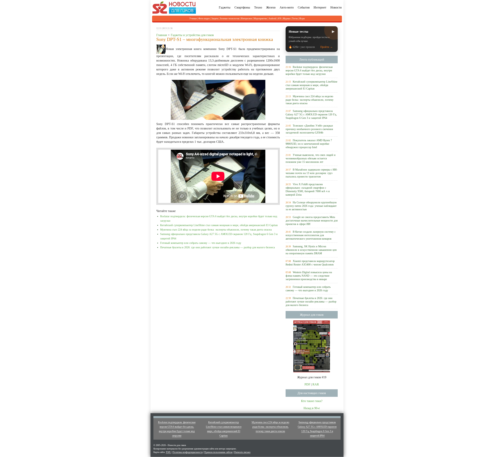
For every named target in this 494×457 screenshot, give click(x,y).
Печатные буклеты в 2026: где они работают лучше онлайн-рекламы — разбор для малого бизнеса (217, 247)
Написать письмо (242, 452)
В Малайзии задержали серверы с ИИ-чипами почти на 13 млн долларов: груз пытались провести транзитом (312, 173)
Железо (271, 7)
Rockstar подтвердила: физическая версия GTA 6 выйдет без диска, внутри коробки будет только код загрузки (309, 70)
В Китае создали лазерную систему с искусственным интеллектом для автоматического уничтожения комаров (311, 235)
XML (168, 452)
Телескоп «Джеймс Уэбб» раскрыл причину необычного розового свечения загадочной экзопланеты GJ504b (309, 129)
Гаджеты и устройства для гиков (192, 35)
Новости (336, 7)
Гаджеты (224, 7)
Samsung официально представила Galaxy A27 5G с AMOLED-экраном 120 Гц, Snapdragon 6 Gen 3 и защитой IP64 (311, 114)
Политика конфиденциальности (188, 452)
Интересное (246, 18)
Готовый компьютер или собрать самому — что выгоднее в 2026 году (200, 243)
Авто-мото (287, 7)
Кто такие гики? (311, 401)
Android (272, 18)
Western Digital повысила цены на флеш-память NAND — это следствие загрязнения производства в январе (309, 276)
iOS (279, 18)
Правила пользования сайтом (218, 452)
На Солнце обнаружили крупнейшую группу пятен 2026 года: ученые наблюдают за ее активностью (311, 206)
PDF (307, 384)
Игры (302, 18)
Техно (258, 7)
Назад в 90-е (312, 408)
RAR (315, 384)
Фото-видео (204, 18)
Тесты (295, 18)
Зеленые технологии (229, 18)
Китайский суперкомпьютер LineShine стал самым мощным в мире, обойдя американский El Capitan (219, 225)
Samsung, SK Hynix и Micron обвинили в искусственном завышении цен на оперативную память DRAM (311, 250)
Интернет (320, 7)
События (304, 7)
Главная (161, 35)
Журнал (286, 18)
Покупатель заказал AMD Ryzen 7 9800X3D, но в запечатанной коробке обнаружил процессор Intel (309, 144)
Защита (214, 18)
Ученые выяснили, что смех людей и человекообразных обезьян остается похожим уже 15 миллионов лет (311, 158)
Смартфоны (242, 7)
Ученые (193, 18)
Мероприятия (260, 18)
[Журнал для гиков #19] (311, 346)
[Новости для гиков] (174, 7)
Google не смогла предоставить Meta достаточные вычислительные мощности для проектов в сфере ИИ (312, 221)
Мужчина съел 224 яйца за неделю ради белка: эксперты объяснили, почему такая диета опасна (216, 229)
